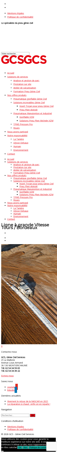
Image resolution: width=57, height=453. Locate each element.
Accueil (10, 159)
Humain (17, 146)
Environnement (20, 150)
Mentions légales (15, 13)
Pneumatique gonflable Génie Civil (30, 98)
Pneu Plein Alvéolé (28, 109)
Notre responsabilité (17, 135)
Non (25, 447)
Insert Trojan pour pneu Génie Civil (36, 106)
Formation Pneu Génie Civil (26, 91)
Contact (11, 153)
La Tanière (18, 139)
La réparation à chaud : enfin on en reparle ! (28, 404)
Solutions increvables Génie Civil (29, 102)
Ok (20, 447)
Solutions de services (17, 76)
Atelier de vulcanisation (24, 87)
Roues (16, 200)
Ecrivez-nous (7, 375)
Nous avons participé (17, 202)
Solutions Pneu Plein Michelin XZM (36, 120)
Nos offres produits (16, 95)
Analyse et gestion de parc (26, 80)
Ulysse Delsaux (20, 142)
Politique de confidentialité (20, 16)
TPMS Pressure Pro (23, 124)
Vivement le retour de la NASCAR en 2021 (27, 401)
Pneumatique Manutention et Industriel (32, 113)
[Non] (2, 451)
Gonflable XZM (26, 117)
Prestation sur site (22, 84)
